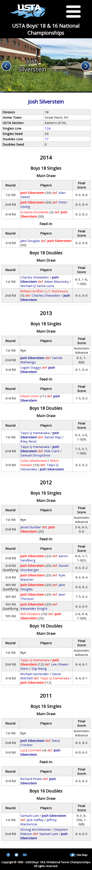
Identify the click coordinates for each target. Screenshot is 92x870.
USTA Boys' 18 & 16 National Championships (46, 29)
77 (47, 139)
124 (47, 128)
